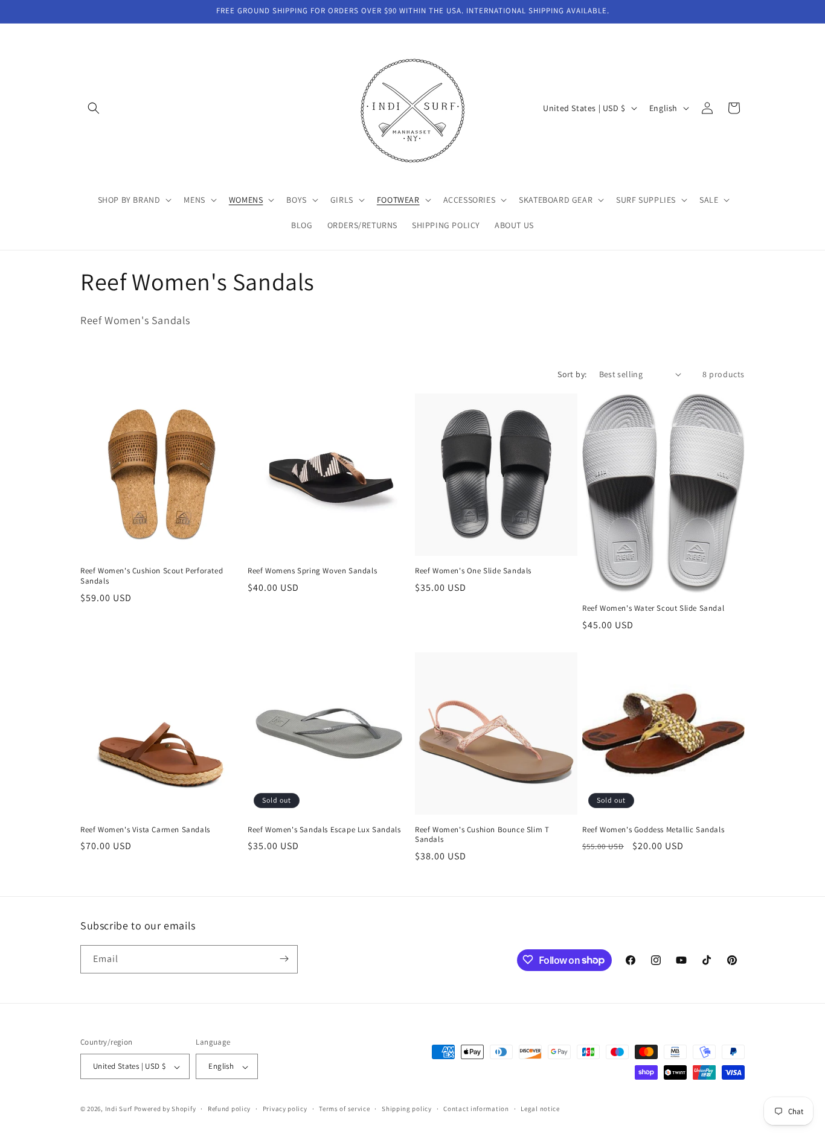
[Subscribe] (284, 958)
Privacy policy (285, 1108)
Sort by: (571, 374)
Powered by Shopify (165, 1109)
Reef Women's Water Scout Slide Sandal (653, 608)
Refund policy (229, 1108)
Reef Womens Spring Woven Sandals (312, 571)
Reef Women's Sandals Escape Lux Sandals (324, 830)
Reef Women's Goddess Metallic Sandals (653, 830)
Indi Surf (118, 1109)
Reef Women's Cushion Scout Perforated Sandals (151, 576)
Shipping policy (407, 1108)
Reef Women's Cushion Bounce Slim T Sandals (482, 835)
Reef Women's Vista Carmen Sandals (145, 830)
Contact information (476, 1108)
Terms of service (344, 1108)
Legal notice (540, 1108)
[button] (93, 108)
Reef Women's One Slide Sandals (473, 571)
